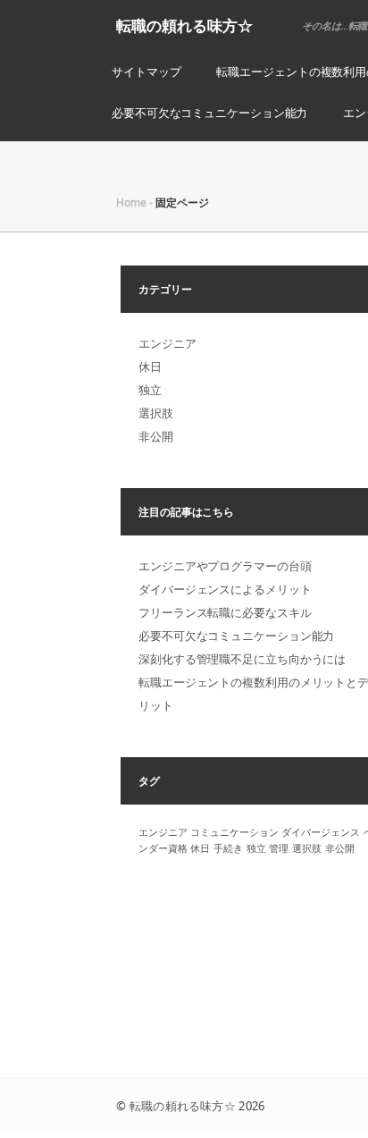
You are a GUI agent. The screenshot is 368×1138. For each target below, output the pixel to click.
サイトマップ (146, 71)
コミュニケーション (234, 832)
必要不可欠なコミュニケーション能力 (209, 113)
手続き (228, 848)
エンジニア (167, 343)
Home (131, 202)
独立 (150, 390)
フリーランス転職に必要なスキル (225, 612)
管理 (279, 848)
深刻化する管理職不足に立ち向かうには (242, 659)
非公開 (155, 436)
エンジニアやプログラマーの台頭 (225, 566)
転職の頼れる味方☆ (184, 25)
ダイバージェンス (320, 832)
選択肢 (155, 413)
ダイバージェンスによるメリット (225, 589)
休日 (150, 366)
